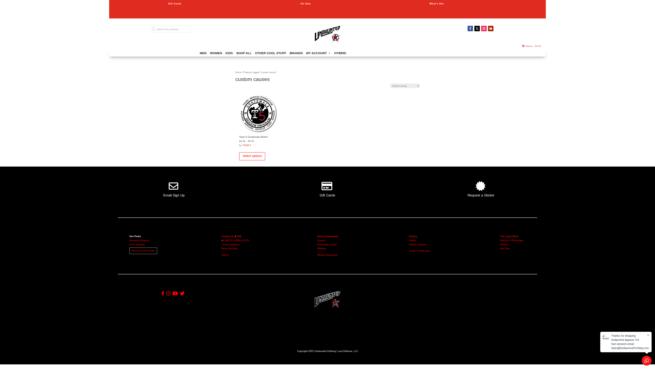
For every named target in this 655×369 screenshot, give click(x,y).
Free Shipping (137, 244)
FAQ (238, 236)
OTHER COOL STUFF (270, 53)
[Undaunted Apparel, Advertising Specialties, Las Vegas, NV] (321, 332)
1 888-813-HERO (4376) (236, 240)
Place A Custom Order (143, 250)
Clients (225, 255)
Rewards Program (139, 240)
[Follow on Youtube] (490, 28)
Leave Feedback (230, 244)
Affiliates (321, 248)
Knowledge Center (327, 244)
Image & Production (419, 250)
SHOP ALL (244, 53)
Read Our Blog (229, 248)
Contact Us (227, 236)
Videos (412, 240)
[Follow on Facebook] (470, 28)
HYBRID (340, 53)
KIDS (229, 53)
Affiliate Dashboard (327, 255)
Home (238, 72)
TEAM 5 (246, 145)
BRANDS (296, 53)
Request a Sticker (481, 195)
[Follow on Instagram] (484, 28)
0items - (533, 46)
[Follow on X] (477, 28)
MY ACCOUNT (316, 53)
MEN (203, 53)
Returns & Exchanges (511, 240)
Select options (252, 156)
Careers (321, 240)
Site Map (505, 248)
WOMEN (216, 53)
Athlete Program (418, 244)
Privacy (504, 244)
